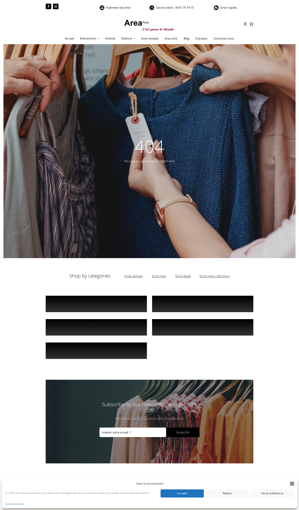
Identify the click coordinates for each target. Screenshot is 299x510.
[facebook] (48, 6)
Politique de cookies (14, 503)
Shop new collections (215, 276)
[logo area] (149, 20)
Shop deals (183, 276)
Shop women (133, 276)
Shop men (159, 276)
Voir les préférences (272, 493)
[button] (292, 483)
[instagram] (55, 6)
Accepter (182, 493)
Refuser (227, 493)
